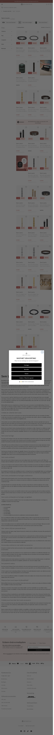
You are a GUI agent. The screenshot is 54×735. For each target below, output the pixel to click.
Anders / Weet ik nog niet (26, 378)
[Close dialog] (42, 352)
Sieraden (26, 369)
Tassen (26, 373)
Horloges (26, 365)
